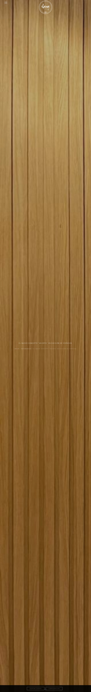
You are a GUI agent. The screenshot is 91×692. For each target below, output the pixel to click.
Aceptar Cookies (36, 688)
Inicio (16, 348)
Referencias (26, 348)
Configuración (54, 688)
